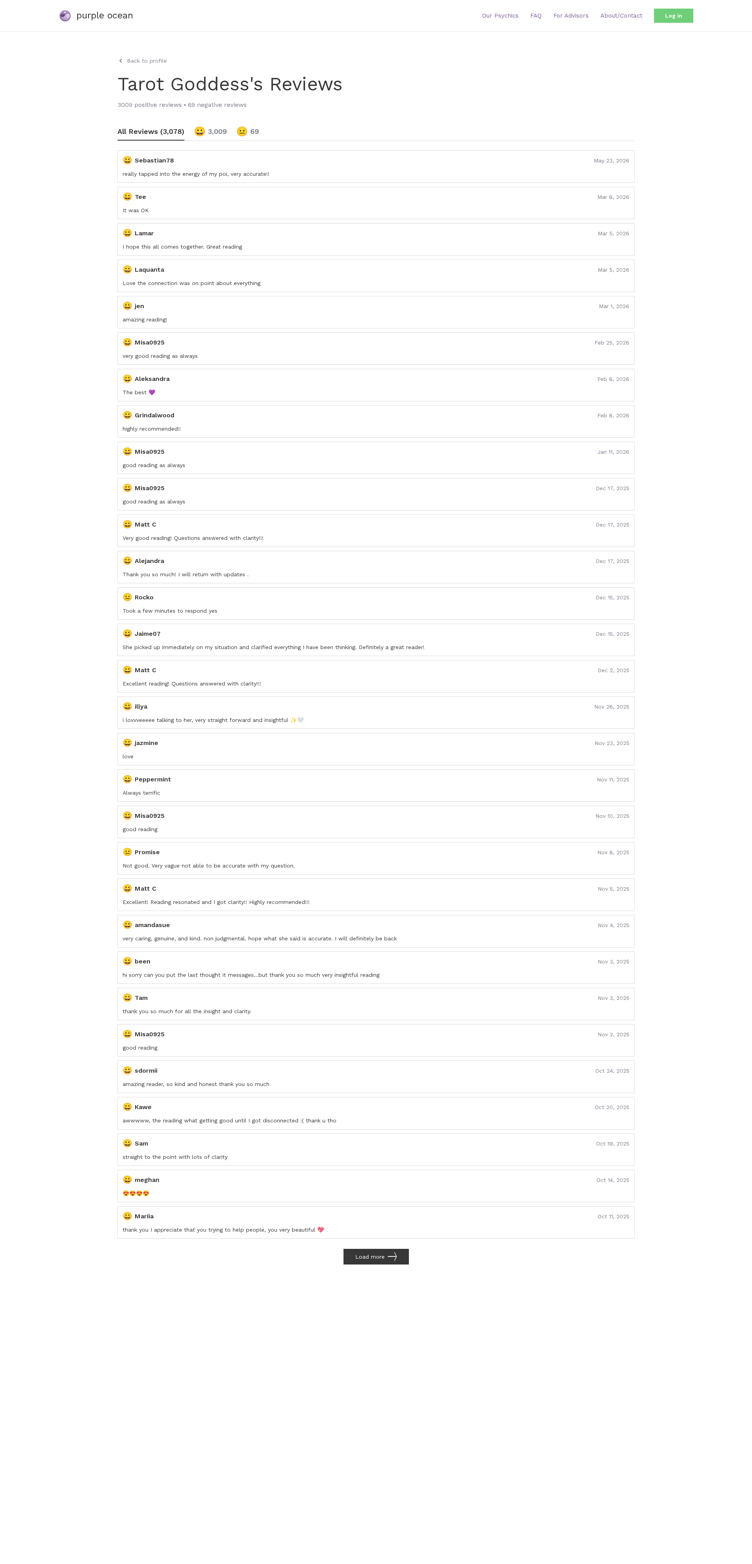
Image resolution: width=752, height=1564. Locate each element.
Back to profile (147, 61)
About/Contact (621, 15)
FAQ (536, 15)
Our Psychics (500, 15)
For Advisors (571, 15)
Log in (673, 16)
